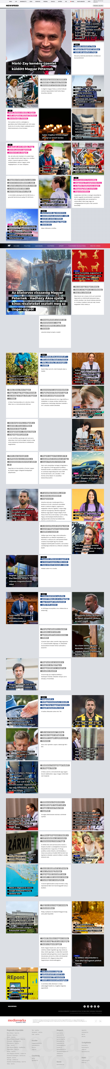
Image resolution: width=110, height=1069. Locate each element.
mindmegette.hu (61, 1045)
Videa (31, 1)
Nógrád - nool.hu (11, 1057)
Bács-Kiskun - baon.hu (13, 1033)
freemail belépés (98, 5)
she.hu (83, 1036)
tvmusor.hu (60, 1055)
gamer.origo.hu (61, 1039)
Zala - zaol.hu (35, 1034)
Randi (72, 1)
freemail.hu (85, 1045)
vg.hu (33, 1058)
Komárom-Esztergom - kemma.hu (16, 1055)
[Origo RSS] (98, 1006)
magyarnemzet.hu (37, 1043)
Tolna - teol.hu (11, 1063)
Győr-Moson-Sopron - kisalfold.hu (16, 1047)
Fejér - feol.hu (11, 1045)
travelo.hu (59, 1047)
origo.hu (34, 1049)
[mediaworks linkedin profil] (100, 1021)
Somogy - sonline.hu (12, 1059)
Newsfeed (37, 1)
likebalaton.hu (60, 1041)
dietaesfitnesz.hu (61, 1049)
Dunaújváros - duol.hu (13, 1043)
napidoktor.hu (60, 1043)
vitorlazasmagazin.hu (62, 1051)
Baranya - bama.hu (12, 1035)
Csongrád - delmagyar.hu (14, 1041)
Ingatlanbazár (81, 1)
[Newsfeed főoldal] (12, 1006)
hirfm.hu (84, 1062)
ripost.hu (84, 1030)
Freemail (45, 1)
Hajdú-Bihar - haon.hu (13, 1049)
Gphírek (60, 1)
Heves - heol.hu (11, 1051)
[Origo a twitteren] (88, 1006)
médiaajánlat (99, 1011)
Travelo (53, 1)
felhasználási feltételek (75, 1011)
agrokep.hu (35, 1060)
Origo (10, 1)
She (66, 1)
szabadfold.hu (35, 1045)
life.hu (83, 1034)
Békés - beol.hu (11, 1037)
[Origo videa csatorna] (95, 1006)
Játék (89, 1)
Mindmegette (23, 1)
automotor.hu (60, 1035)
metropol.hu (85, 1032)
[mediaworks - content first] (17, 1021)
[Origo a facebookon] (85, 1006)
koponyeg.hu (85, 1047)
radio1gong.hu (86, 1060)
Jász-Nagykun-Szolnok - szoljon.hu (16, 1053)
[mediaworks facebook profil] (96, 1021)
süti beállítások (85, 1011)
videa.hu (84, 1049)
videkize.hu (60, 1053)
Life (16, 1)
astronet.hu (60, 1033)
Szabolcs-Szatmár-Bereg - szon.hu (16, 1061)
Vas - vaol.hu (35, 1030)
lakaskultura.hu (61, 1037)
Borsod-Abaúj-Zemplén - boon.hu (16, 1039)
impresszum (92, 1011)
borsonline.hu (60, 1064)
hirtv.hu (34, 1047)
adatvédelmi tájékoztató (63, 1011)
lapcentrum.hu (85, 1051)
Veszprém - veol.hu (37, 1032)
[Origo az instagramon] (91, 1006)
